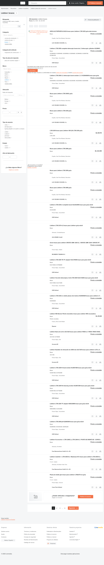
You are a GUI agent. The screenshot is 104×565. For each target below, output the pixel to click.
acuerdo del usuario (77, 72)
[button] (96, 43)
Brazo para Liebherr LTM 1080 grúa (60, 148)
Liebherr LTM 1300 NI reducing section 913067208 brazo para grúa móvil (72, 385)
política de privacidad (61, 72)
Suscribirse (32, 70)
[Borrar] (24, 24)
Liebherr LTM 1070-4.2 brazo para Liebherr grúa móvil (66, 225)
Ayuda (2, 534)
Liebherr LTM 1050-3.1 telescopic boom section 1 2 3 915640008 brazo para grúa (74, 75)
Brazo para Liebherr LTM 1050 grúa (60, 170)
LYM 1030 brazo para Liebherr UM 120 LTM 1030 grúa (66, 130)
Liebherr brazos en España (8, 519)
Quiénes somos (5, 531)
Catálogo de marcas (29, 542)
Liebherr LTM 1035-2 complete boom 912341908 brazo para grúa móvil (71, 204)
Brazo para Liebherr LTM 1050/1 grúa (61, 93)
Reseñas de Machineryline (31, 539)
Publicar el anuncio (85, 496)
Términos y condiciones (30, 531)
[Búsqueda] (30, 3)
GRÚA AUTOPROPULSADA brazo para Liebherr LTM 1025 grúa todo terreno (73, 31)
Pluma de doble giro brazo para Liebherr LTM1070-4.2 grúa (68, 474)
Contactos (3, 537)
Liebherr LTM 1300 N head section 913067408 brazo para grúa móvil (70, 367)
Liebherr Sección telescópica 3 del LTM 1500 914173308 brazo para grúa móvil (74, 278)
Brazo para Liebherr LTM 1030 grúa (60, 110)
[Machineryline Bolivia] (9, 3)
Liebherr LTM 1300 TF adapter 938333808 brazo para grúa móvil (69, 403)
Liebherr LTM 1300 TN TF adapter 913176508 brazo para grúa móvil (70, 260)
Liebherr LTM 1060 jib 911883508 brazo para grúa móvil (67, 421)
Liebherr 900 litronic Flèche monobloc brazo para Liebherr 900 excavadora (73, 313)
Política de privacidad (29, 534)
